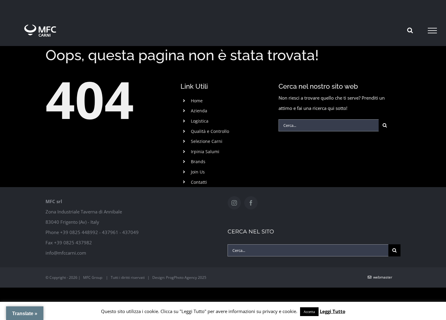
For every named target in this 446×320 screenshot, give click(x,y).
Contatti (199, 182)
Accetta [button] (309, 311)
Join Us (198, 172)
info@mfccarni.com (66, 253)
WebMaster (381, 277)
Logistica (199, 121)
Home (197, 101)
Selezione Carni (206, 141)
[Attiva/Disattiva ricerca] (410, 30)
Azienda (199, 111)
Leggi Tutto (332, 311)
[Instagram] (234, 202)
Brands (198, 161)
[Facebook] (251, 202)
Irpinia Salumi (205, 151)
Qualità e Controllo (210, 131)
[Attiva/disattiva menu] (432, 30)
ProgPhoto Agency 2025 (186, 277)
